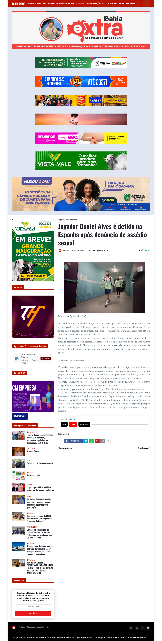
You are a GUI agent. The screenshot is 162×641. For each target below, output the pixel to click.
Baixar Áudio (84, 424)
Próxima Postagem (143, 448)
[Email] (102, 441)
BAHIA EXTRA (18, 3)
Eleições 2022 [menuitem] (100, 3)
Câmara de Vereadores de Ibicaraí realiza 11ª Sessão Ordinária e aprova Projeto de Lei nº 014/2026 (39, 544)
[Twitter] (146, 250)
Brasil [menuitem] (38, 3)
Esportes (73, 219)
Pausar (73, 424)
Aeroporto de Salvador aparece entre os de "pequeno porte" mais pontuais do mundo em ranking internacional (40, 561)
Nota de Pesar (33, 462)
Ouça (64, 424)
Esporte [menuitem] (80, 3)
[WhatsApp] (149, 250)
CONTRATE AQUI (20, 426)
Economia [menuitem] (113, 3)
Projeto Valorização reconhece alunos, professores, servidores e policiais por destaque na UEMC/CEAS (40, 449)
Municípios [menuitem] (61, 3)
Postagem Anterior (65, 448)
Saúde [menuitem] (89, 3)
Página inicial (63, 219)
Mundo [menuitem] (71, 3)
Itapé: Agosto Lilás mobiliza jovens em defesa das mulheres (40, 499)
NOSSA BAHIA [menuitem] (49, 3)
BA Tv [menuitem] (122, 3)
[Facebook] (142, 250)
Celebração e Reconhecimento (40, 474)
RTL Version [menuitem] (131, 3)
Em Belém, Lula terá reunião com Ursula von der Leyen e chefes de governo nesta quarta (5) (39, 514)
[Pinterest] (97, 441)
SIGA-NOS (45, 369)
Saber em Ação (33, 486)
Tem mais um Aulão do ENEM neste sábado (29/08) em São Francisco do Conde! (39, 529)
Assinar (33, 624)
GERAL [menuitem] (31, 3)
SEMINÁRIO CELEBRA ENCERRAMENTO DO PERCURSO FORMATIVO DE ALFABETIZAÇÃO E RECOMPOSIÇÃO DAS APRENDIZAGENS (40, 578)
